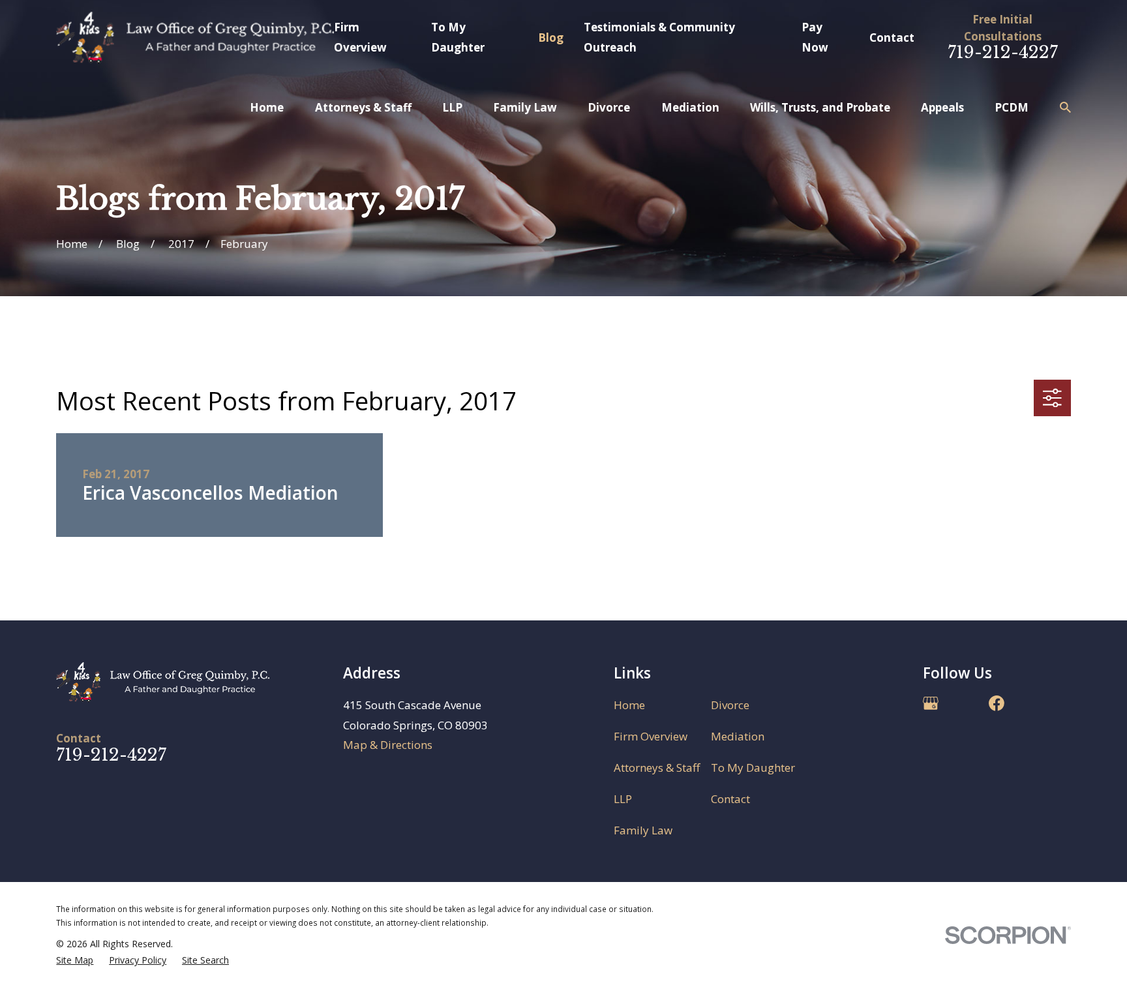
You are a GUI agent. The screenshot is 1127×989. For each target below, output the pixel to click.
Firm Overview (650, 736)
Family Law (643, 830)
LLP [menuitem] (452, 107)
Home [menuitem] (267, 107)
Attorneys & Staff (657, 767)
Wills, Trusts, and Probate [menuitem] (820, 107)
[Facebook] (996, 703)
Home (629, 704)
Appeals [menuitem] (942, 107)
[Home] (194, 37)
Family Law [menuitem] (525, 107)
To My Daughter (753, 767)
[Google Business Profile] (931, 703)
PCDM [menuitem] (1012, 107)
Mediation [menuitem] (690, 107)
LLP (623, 798)
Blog (551, 37)
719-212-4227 (1003, 52)
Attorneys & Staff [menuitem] (363, 107)
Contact (891, 37)
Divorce (730, 704)
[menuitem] (74, 960)
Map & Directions (387, 744)
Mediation (737, 736)
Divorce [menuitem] (609, 107)
